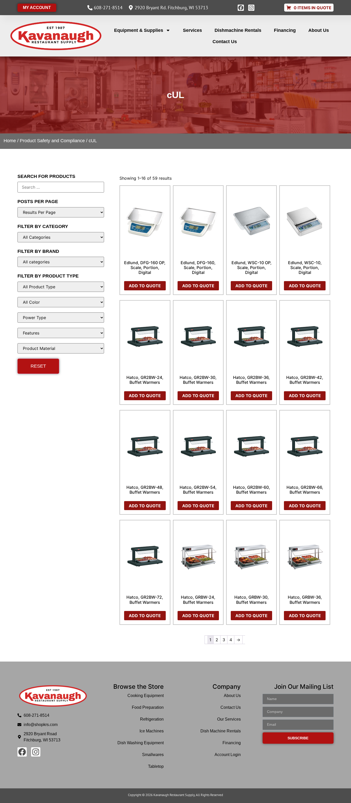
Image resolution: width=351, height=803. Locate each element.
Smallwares (153, 754)
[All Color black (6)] (60, 302)
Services (192, 30)
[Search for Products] (60, 187)
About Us (318, 30)
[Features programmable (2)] (60, 333)
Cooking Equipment (145, 695)
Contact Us (225, 41)
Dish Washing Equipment (140, 743)
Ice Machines (152, 731)
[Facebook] (241, 8)
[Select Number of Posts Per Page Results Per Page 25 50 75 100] (60, 212)
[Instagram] (251, 8)
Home (10, 140)
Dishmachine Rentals (238, 30)
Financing (285, 30)
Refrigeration (152, 719)
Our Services (229, 719)
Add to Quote (145, 285)
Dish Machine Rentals (220, 731)
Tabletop (156, 766)
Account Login (228, 754)
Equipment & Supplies (138, 30)
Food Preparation (148, 707)
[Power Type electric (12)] (60, 317)
